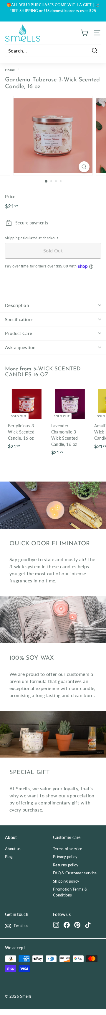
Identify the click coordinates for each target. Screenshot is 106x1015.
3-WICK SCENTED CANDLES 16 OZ (43, 372)
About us (13, 848)
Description (17, 305)
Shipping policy (66, 881)
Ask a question (20, 347)
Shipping (12, 238)
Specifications (19, 319)
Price (10, 196)
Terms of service (67, 848)
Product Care (18, 333)
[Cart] (84, 33)
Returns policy (65, 865)
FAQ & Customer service (75, 873)
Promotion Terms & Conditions (70, 892)
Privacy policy (65, 856)
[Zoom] (84, 166)
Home (10, 70)
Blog (9, 856)
